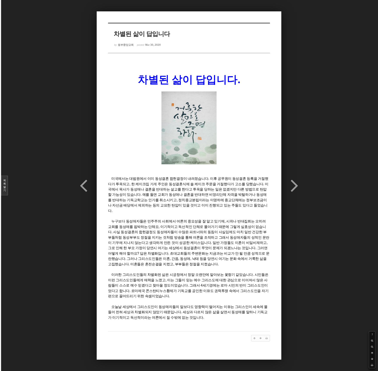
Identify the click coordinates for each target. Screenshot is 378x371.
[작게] (372, 347)
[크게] (372, 341)
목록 (4, 185)
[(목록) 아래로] (372, 359)
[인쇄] (372, 365)
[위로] (372, 353)
